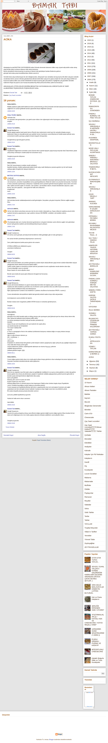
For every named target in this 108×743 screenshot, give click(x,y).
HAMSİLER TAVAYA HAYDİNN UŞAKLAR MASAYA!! (93, 249)
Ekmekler (88, 439)
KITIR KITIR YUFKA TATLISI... (96, 560)
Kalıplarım (88, 458)
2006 (89, 79)
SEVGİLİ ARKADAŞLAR (94, 189)
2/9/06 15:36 (11, 194)
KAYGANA (93, 307)
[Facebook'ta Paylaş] (29, 93)
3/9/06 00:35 (11, 254)
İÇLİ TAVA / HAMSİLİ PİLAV (93, 240)
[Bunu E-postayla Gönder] (25, 93)
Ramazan (88, 497)
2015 (89, 50)
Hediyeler (88, 447)
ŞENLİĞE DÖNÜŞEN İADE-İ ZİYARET (98, 608)
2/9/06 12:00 (11, 171)
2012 (89, 60)
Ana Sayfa (41, 435)
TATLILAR (88, 524)
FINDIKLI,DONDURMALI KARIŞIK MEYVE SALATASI (94, 283)
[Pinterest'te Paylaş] (31, 93)
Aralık (91, 82)
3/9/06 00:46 (11, 308)
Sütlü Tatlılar (89, 512)
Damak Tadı (11, 128)
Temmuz (92, 364)
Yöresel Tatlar (90, 539)
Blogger (51, 739)
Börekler (88, 410)
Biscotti (87, 402)
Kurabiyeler (89, 470)
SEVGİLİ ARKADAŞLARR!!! (94, 259)
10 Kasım (88, 383)
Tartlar (87, 516)
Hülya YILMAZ (11, 115)
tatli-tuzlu (10, 208)
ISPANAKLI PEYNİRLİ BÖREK (93, 218)
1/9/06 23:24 (11, 142)
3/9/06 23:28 (11, 423)
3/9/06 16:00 (11, 364)
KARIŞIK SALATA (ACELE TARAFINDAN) (94, 299)
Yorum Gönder (10, 427)
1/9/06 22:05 (11, 111)
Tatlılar (87, 520)
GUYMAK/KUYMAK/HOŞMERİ (94, 182)
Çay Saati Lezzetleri (15, 95)
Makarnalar (89, 481)
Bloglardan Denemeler (93, 406)
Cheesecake (89, 417)
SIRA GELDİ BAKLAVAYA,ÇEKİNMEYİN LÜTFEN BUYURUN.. (94, 589)
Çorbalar (88, 435)
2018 (89, 43)
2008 (89, 73)
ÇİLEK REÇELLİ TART (93, 196)
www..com (89, 692)
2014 (89, 53)
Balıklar (87, 394)
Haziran (92, 368)
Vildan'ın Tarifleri (91, 532)
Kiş (86, 466)
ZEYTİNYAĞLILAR (92, 547)
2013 (89, 57)
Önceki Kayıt (74, 435)
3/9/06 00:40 (11, 276)
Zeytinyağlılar (89, 543)
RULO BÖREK (94, 310)
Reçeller (88, 501)
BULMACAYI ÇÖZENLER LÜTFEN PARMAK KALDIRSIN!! (94, 323)
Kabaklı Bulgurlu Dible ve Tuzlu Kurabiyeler (98, 660)
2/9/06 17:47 (11, 215)
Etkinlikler (88, 443)
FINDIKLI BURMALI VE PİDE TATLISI (94, 116)
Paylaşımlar (89, 493)
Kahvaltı (88, 450)
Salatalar (88, 505)
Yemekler (88, 536)
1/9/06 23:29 (11, 159)
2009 (89, 70)
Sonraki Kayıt (8, 435)
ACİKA (91, 357)
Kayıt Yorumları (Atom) (44, 440)
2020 (89, 40)
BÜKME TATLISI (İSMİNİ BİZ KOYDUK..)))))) (94, 99)
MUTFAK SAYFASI (13, 175)
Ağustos (92, 361)
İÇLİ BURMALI (94, 121)
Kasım (92, 86)
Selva (87, 508)
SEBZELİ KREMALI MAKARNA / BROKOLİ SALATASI (94, 160)
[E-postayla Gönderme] (21, 92)
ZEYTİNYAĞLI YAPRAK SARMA (94, 332)
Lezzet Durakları (91, 474)
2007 (89, 76)
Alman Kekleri (90, 386)
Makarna (88, 478)
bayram (87, 398)
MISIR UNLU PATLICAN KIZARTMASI (94, 150)
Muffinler (88, 485)
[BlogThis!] (26, 93)
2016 (89, 47)
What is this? (89, 706)
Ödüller (87, 489)
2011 (89, 63)
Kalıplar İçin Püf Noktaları (94, 454)
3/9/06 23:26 (11, 405)
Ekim (91, 89)
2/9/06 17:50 (11, 226)
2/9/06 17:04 (11, 204)
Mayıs (91, 371)
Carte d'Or (88, 413)
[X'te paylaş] (28, 93)
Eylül (91, 92)
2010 (89, 66)
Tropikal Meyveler (91, 528)
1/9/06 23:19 (11, 124)
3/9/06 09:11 (11, 353)
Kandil (87, 462)
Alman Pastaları (90, 390)
